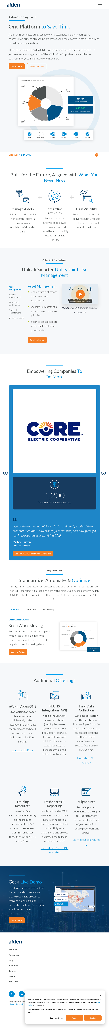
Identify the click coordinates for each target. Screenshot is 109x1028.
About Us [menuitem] (13, 965)
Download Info (37, 66)
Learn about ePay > (22, 750)
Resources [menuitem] (14, 955)
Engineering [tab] (48, 609)
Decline (93, 1018)
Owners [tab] (15, 609)
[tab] (16, 288)
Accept (74, 1018)
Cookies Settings (56, 1018)
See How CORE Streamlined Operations (33, 553)
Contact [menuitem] (13, 976)
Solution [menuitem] (13, 949)
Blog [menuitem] (11, 960)
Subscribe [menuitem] (13, 981)
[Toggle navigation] (99, 4)
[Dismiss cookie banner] (101, 995)
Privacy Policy (13, 1004)
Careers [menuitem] (12, 971)
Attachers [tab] (31, 609)
